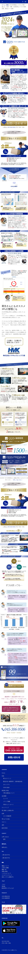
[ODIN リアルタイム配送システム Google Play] (11, 927)
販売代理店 (5, 828)
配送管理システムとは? (8, 888)
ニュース (5, 798)
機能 (7, 5)
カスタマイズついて (7, 875)
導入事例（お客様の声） (8, 810)
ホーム (3, 5)
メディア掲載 (6, 801)
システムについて (6, 873)
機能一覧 (4, 869)
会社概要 (4, 796)
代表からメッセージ (8, 804)
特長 (3, 776)
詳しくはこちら (17, 480)
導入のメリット (7, 778)
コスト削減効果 (7, 816)
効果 (3, 813)
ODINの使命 (6, 787)
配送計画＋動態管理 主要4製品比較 (12, 781)
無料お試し (5, 847)
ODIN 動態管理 (6, 898)
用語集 (3, 886)
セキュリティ (6, 784)
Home (3, 773)
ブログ (3, 884)
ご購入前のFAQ (6, 855)
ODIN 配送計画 (6, 896)
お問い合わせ (5, 837)
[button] (25, 1)
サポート (4, 822)
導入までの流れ (6, 819)
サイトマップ (5, 807)
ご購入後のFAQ (6, 858)
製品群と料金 (5, 790)
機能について (5, 866)
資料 (3, 825)
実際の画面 (5, 871)
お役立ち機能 (5, 867)
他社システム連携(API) (7, 877)
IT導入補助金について (8, 793)
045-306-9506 (11, 127)
